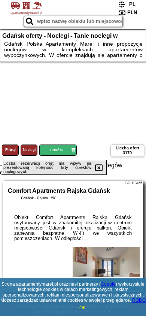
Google (108, 284)
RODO (139, 300)
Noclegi (29, 150)
